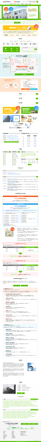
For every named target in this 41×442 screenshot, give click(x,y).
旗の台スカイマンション (6, 412)
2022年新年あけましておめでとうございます (12, 180)
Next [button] (38, 12)
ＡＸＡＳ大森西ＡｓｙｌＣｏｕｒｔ (27, 402)
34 (35, 144)
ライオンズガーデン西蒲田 (15, 402)
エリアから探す (22, 51)
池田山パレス (25, 416)
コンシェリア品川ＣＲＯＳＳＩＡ (20, 416)
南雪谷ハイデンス (19, 403)
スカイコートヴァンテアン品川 (6, 411)
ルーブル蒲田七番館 (14, 403)
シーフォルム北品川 (28, 412)
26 (35, 146)
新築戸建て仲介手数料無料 (10, 188)
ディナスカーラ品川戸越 (12, 412)
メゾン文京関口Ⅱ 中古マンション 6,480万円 (12, 137)
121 (35, 141)
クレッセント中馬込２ (6, 402)
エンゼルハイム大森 (24, 403)
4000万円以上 (23, 156)
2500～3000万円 (23, 155)
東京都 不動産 (4, 20)
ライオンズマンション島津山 (6, 416)
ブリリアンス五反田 (18, 415)
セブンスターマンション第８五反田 (31, 416)
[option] (20, 12)
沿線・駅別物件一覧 (5, 436)
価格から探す (29, 51)
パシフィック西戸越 (23, 411)
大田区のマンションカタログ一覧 (34, 399)
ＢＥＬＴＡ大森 (22, 415)
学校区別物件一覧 (13, 436)
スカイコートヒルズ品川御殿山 (28, 415)
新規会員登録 (13, 432)
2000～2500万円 (33, 153)
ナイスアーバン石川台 (30, 403)
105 (29, 138)
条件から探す (36, 51)
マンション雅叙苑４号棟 (17, 412)
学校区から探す (32, 51)
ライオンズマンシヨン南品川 (12, 416)
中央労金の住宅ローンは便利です (11, 183)
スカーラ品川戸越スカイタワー (29, 411)
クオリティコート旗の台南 (12, 415)
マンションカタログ (5, 434)
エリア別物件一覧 (13, 435)
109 (29, 141)
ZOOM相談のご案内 (5, 435)
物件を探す (4, 432)
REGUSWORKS (37, 440)
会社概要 (4, 437)
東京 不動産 (4, 431)
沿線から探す (26, 51)
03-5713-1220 (32, 1)
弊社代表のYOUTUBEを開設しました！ (11, 172)
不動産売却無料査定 (13, 437)
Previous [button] (2, 12)
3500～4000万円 (33, 155)
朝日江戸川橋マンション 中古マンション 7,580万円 (12, 136)
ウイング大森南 (21, 402)
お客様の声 (13, 434)
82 (35, 138)
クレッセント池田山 (18, 411)
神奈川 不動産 (13, 431)
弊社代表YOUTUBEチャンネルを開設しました (12, 178)
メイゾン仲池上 (10, 402)
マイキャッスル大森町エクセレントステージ (7, 403)
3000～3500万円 (28, 155)
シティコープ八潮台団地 (13, 411)
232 (29, 140)
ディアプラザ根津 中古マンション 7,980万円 (12, 135)
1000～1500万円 (23, 153)
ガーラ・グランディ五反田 (6, 415)
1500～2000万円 (28, 153)
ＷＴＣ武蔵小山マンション (33, 412)
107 (35, 140)
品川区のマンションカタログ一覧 (34, 409)
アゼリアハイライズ (23, 412)
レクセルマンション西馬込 (6, 407)
